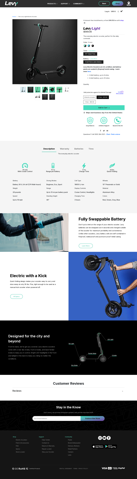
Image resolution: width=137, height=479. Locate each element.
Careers (70, 452)
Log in (107, 11)
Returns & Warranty (48, 446)
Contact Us (45, 443)
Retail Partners (73, 449)
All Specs (16, 296)
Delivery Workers (74, 446)
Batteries (78, 149)
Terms (75, 468)
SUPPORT (64, 4)
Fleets (70, 440)
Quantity (86, 84)
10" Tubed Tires (90, 54)
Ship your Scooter (48, 452)
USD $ (113, 11)
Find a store (115, 134)
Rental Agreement (66, 468)
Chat (108, 134)
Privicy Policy (83, 468)
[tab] (23, 90)
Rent (104, 4)
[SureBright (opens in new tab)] (120, 91)
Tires (91, 149)
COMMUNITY (78, 4)
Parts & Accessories (22, 443)
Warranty (64, 149)
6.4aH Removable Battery (93, 62)
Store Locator (20, 452)
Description (49, 149)
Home (14, 16)
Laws (69, 455)
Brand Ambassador (74, 443)
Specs (18, 449)
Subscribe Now (92, 418)
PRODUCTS (51, 4)
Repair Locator (47, 449)
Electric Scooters (21, 440)
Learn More (92, 50)
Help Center (46, 440)
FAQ (17, 446)
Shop (118, 4)
